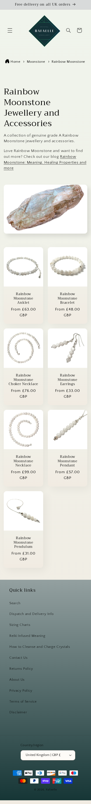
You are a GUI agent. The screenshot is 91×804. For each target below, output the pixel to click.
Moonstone (36, 62)
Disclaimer (18, 712)
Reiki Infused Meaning (27, 636)
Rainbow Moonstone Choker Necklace (23, 379)
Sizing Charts (19, 625)
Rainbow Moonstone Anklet (23, 298)
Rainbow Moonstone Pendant (67, 461)
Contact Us (18, 658)
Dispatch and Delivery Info (31, 614)
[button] (9, 30)
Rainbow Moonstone (68, 62)
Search (15, 603)
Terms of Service (23, 702)
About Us (17, 680)
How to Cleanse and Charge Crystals (39, 647)
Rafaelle (51, 789)
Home (15, 62)
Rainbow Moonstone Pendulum (23, 542)
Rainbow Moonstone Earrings (67, 379)
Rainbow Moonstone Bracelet (67, 298)
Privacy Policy (20, 691)
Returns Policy (21, 669)
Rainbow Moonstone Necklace (23, 461)
